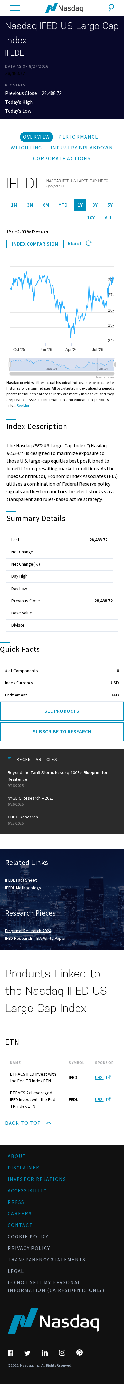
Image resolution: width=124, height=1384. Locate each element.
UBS (99, 1078)
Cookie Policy (28, 1236)
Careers (19, 1213)
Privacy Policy (29, 1248)
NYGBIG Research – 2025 (31, 801)
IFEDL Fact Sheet (21, 880)
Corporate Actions (62, 158)
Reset (75, 243)
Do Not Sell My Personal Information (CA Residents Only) (56, 1286)
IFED (114, 695)
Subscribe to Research (62, 731)
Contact (20, 1225)
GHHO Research (23, 820)
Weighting (26, 147)
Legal (16, 1271)
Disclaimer (24, 1167)
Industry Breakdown (82, 147)
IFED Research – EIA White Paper (35, 938)
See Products (62, 711)
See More (24, 405)
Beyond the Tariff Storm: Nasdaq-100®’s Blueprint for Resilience (57, 779)
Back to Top (24, 1123)
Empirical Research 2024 (28, 931)
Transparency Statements (47, 1259)
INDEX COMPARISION (35, 243)
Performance (79, 137)
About (17, 1156)
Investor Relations (37, 1179)
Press (16, 1202)
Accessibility (27, 1190)
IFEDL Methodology (23, 888)
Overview (36, 137)
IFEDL (14, 53)
